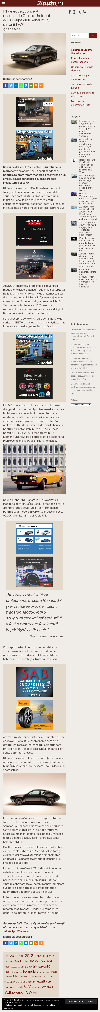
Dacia (23, 966)
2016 (6, 962)
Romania (9, 987)
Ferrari (15, 972)
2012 (29, 956)
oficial (41, 976)
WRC (35, 993)
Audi (18, 961)
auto (25, 961)
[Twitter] (10, 85)
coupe (7, 966)
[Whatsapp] (21, 85)
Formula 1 (30, 971)
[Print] (36, 85)
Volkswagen (15, 992)
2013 (37, 956)
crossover (15, 967)
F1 (49, 966)
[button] (34, 469)
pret (13, 982)
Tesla (33, 987)
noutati (35, 977)
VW (29, 992)
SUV (27, 986)
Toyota (40, 987)
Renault (31, 981)
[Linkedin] (16, 85)
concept (45, 961)
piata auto (49, 977)
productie (21, 981)
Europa (42, 966)
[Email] (31, 85)
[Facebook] (5, 85)
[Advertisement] (85, 306)
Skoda (19, 987)
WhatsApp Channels (15, 931)
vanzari (48, 987)
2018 (11, 961)
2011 (21, 956)
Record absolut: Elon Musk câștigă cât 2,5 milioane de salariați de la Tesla (82, 376)
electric (32, 966)
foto (41, 971)
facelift (8, 971)
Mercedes (20, 976)
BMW (33, 961)
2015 (51, 956)
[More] (41, 85)
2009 (7, 956)
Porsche (7, 982)
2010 (14, 956)
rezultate (43, 981)
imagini (48, 972)
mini (29, 977)
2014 (45, 956)
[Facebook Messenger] (26, 85)
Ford (20, 972)
